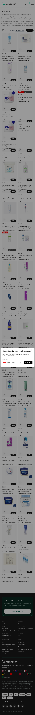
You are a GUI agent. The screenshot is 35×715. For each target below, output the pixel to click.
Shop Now (28, 362)
